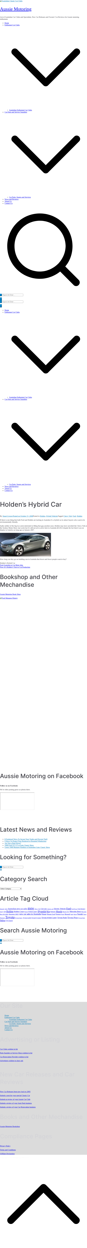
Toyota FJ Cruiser (36, 918)
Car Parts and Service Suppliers (16, 399)
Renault (67, 914)
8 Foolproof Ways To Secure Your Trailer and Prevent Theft (26, 839)
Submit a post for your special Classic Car (15, 1095)
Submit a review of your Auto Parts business (16, 1103)
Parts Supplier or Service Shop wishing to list (16, 1053)
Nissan (43, 914)
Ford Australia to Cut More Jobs (11, 565)
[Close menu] (1, 306)
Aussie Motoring (15, 9)
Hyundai (42, 911)
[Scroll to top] (43, 1247)
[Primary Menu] (1, 299)
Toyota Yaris (81, 918)
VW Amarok (9, 920)
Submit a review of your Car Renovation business (18, 1107)
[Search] (1, 295)
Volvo (2, 920)
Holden (42, 516)
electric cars (50, 909)
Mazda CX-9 (66, 911)
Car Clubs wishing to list (9, 1049)
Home (7, 23)
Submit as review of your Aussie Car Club (15, 1099)
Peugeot (58, 914)
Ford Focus (74, 909)
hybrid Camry (32, 911)
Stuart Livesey (8, 516)
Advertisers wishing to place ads (11, 1061)
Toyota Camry (19, 918)
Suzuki (80, 914)
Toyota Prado (62, 918)
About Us (8, 201)
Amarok (2, 909)
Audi (6, 909)
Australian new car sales (17, 909)
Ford (74, 516)
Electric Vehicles (60, 909)
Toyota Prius (72, 917)
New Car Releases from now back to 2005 (15, 1092)
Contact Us (9, 203)
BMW (31, 908)
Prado (62, 914)
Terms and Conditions (8, 1150)
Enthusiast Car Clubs (12, 312)
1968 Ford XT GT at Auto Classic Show (19, 845)
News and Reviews (11, 199)
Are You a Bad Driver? (13, 843)
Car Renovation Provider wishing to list (14, 1057)
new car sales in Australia (30, 914)
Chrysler (44, 909)
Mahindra (53, 911)
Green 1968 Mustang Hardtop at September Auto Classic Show (27, 847)
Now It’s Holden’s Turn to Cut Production (15, 567)
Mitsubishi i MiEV (14, 914)
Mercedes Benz (75, 911)
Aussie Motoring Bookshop (10, 1126)
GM (5, 911)
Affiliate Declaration (7, 1154)
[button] (46, 108)
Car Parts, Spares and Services (20, 197)
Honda (26, 911)
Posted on (23, 516)
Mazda (59, 911)
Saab (72, 914)
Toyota (10, 917)
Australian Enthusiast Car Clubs (20, 110)
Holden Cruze (19, 911)
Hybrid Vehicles (52, 516)
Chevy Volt (68, 516)
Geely (1, 911)
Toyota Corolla (27, 918)
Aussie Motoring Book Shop (10, 594)
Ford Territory (81, 909)
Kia (48, 911)
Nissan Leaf (51, 914)
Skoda (75, 914)
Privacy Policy (5, 1146)
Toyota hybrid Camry (49, 918)
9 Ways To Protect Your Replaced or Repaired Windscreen (25, 841)
